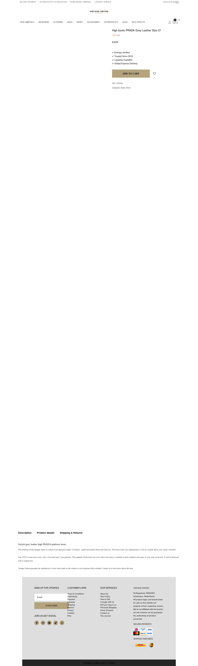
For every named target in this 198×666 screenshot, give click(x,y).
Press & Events (106, 610)
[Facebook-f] (36, 623)
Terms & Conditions (75, 594)
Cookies (70, 613)
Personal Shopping (108, 607)
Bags (69, 22)
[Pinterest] (49, 623)
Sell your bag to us (108, 605)
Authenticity (111, 22)
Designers (44, 22)
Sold (124, 22)
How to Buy (105, 596)
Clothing (58, 22)
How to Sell (105, 599)
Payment (71, 599)
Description (25, 532)
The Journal (105, 616)
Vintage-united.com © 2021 (99, 663)
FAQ (69, 616)
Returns (70, 607)
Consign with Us (107, 602)
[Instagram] (43, 623)
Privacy (70, 610)
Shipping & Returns (71, 532)
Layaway (71, 602)
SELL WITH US (138, 22)
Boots (123, 88)
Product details (45, 532)
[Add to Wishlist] (154, 73)
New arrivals (27, 22)
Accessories (93, 22)
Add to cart (130, 73)
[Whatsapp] (62, 623)
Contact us (105, 613)
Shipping (71, 605)
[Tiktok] (55, 623)
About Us (104, 594)
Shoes (80, 22)
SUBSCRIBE (52, 605)
